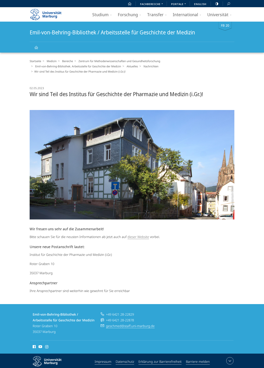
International (185, 14)
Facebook (34, 347)
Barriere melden (198, 361)
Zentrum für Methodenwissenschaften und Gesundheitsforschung (119, 61)
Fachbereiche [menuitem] (150, 4)
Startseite (35, 61)
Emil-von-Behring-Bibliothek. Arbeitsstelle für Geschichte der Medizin (78, 66)
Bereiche (67, 61)
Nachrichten (150, 66)
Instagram (47, 347)
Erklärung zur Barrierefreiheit (160, 361)
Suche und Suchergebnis (228, 3)
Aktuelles (132, 66)
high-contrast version (217, 3)
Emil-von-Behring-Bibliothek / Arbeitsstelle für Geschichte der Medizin (36, 47)
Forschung (128, 14)
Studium (100, 14)
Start (130, 3)
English (200, 4)
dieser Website (138, 237)
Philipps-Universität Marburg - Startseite (52, 13)
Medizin (52, 61)
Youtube (40, 347)
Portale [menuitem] (177, 4)
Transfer (155, 14)
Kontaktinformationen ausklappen (229, 360)
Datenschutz (125, 361)
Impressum (103, 361)
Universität (217, 14)
